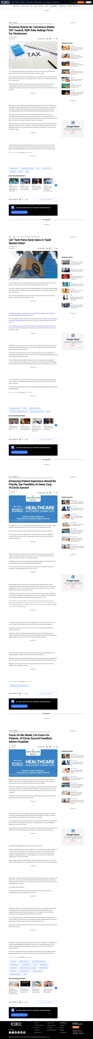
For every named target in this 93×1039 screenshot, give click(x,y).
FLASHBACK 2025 (62, 6)
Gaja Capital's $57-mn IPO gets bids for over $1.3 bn (13, 428)
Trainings (22, 2)
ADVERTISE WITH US (38, 1025)
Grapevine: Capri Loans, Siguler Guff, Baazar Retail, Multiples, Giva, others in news (77, 94)
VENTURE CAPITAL (25, 6)
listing (47, 411)
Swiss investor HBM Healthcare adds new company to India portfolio (76, 518)
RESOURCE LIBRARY (51, 1030)
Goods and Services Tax (27, 168)
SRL (25, 974)
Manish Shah (13, 967)
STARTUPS (70, 6)
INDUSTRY (41, 6)
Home (10, 22)
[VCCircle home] (5, 2)
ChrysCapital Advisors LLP (38, 961)
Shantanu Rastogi (37, 971)
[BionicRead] (47, 39)
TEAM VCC (14, 246)
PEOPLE (47, 6)
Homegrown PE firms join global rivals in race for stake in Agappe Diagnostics (77, 548)
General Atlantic (26, 964)
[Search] (70, 2)
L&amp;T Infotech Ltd (34, 408)
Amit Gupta (13, 961)
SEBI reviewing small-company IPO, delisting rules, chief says (36, 188)
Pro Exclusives (30, 2)
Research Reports (38, 2)
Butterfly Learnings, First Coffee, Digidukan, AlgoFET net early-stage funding (77, 298)
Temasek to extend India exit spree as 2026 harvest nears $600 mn (25, 428)
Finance (72, 289)
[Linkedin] (57, 38)
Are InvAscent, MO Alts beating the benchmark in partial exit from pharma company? (76, 532)
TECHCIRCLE (62, 1025)
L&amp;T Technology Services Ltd (18, 411)
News (13, 2)
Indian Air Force (47, 168)
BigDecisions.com (23, 961)
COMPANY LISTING (51, 1025)
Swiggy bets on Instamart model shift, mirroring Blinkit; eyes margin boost (77, 278)
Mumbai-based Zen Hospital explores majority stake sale (36, 991)
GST (38, 168)
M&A (31, 6)
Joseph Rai (14, 745)
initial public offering (15, 408)
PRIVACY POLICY (38, 1032)
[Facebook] (52, 38)
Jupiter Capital (43, 964)
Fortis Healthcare (14, 964)
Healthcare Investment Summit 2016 (19, 685)
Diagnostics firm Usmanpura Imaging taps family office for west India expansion (76, 540)
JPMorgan (12, 171)
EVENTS (61, 1027)
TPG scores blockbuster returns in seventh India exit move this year (77, 510)
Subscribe (80, 2)
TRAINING (62, 1030)
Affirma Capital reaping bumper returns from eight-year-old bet (48, 991)
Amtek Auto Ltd (13, 168)
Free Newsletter (55, 2)
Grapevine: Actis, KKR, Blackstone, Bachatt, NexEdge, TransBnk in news (76, 57)
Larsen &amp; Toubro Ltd (37, 411)
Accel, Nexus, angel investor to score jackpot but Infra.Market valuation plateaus (76, 306)
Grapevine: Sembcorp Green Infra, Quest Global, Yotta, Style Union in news (76, 73)
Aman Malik (14, 37)
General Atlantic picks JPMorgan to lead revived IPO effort (24, 991)
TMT (14, 236)
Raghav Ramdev (43, 967)
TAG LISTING (50, 1027)
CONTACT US (37, 1027)
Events (16, 2)
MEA (90, 2)
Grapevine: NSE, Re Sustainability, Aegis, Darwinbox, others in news (77, 65)
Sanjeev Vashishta (24, 971)
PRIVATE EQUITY (16, 6)
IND (87, 2)
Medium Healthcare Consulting (27, 967)
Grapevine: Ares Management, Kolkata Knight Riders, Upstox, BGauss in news (76, 49)
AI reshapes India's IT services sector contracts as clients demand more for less (76, 263)
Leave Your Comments (46, 199)
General (15, 22)
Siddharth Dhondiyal (15, 974)
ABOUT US (36, 1022)
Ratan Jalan (13, 971)
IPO (25, 408)
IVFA (35, 964)
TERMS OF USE (50, 1022)
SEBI (27, 171)
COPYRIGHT (37, 1030)
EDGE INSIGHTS (63, 1032)
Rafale (20, 171)
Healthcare (15, 476)
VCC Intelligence (46, 2)
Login (74, 2)
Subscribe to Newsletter (19, 212)
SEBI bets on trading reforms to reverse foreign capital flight (24, 188)
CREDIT (35, 6)
